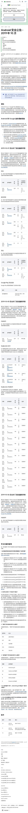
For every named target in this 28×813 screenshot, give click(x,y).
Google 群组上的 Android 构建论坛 (8, 780)
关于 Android (4, 805)
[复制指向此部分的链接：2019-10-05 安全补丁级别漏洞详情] (2, 304)
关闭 (14, 15)
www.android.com (5, 794)
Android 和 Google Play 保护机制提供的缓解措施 (15, 86)
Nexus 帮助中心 (4, 792)
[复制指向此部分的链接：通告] (5, 104)
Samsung (20, 709)
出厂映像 (3, 760)
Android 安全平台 (13, 123)
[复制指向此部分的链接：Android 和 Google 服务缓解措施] (2, 121)
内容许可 (13, 742)
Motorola (10, 709)
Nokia (15, 709)
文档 (6, 26)
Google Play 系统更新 (6, 514)
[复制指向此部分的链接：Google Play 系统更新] (15, 283)
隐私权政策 (21, 805)
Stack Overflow (4, 798)
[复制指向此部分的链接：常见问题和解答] (13, 544)
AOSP (2, 26)
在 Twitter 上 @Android (5, 770)
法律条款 (13, 805)
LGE (6, 709)
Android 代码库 (4, 752)
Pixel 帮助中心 (4, 790)
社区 (9, 805)
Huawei (2, 709)
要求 (2, 754)
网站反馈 (3, 807)
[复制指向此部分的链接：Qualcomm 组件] (11, 346)
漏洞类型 (6, 158)
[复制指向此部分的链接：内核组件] (7, 321)
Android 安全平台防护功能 (7, 89)
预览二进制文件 (4, 758)
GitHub (2, 764)
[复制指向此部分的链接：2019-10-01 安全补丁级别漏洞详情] (2, 150)
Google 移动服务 (18, 138)
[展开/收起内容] (6, 37)
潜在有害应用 (20, 136)
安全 (9, 26)
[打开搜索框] (20, 1)
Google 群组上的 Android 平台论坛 (8, 778)
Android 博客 (3, 774)
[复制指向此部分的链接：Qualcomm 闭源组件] (14, 387)
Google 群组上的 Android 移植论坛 (8, 782)
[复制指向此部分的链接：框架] (5, 171)
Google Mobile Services (6, 796)
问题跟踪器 (3, 800)
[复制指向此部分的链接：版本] (5, 715)
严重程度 (11, 158)
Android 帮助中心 (4, 788)
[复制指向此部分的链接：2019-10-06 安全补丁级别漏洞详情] (2, 497)
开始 (14, 19)
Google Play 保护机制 (6, 125)
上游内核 (9, 341)
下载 (2, 756)
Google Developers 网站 (21, 691)
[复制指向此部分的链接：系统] (5, 251)
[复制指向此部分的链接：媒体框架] (7, 197)
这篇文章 (21, 113)
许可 (17, 805)
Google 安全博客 (4, 776)
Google (22, 707)
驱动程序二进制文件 (5, 762)
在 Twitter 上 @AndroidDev (6, 772)
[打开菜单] (2, 1)
